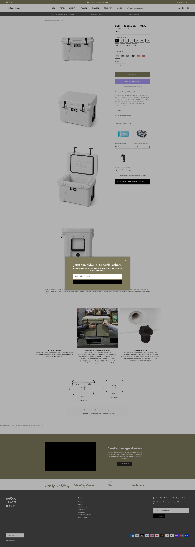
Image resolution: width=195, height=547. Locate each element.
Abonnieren (97, 282)
